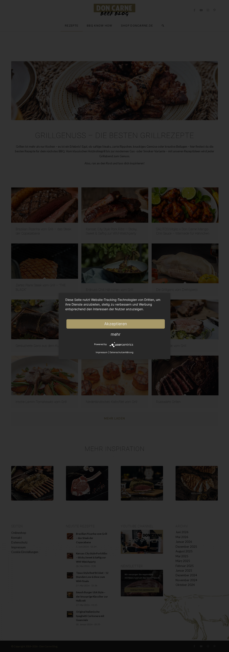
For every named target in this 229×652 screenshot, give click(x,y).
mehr (116, 334)
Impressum (102, 352)
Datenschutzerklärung (121, 352)
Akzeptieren (115, 323)
